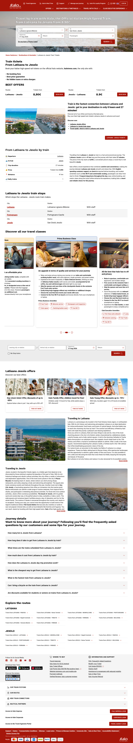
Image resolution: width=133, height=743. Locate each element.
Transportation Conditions (28, 731)
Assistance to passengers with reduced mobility (105, 671)
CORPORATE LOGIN (121, 718)
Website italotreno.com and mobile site (63, 671)
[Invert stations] (66, 30)
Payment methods (56, 674)
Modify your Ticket (95, 664)
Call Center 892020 (95, 666)
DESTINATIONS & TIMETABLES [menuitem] (67, 8)
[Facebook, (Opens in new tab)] (6, 660)
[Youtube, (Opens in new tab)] (25, 660)
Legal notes (50, 731)
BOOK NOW (60, 95)
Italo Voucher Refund (96, 677)
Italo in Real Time (94, 674)
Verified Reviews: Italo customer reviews (63, 677)
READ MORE (123, 461)
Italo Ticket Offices (56, 666)
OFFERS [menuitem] (48, 8)
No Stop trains (15, 353)
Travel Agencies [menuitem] (31, 3)
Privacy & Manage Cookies (65, 731)
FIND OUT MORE (37, 409)
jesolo (10, 222)
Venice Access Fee (12, 733)
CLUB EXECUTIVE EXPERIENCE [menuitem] (114, 8)
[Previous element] (61, 332)
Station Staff (93, 669)
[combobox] (40, 31)
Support (8, 731)
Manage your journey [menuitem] (77, 3)
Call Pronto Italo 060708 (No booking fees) (64, 669)
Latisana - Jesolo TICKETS (116, 137)
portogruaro (12, 215)
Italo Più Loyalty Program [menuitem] (97, 3)
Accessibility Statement (110, 731)
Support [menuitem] (61, 3)
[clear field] (62, 30)
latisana (11, 207)
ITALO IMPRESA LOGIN (120, 711)
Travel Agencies (55, 661)
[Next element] (72, 332)
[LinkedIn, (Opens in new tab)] (16, 660)
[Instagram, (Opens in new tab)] (11, 660)
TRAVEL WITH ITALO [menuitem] (90, 8)
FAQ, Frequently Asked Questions (100, 661)
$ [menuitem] (113, 3)
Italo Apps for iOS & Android (59, 664)
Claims (15, 731)
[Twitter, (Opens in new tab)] (20, 660)
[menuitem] (108, 3)
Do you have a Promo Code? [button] (28, 42)
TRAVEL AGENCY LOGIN (119, 724)
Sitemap (42, 731)
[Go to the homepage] (15, 6)
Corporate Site (82, 731)
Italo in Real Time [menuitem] (47, 3)
